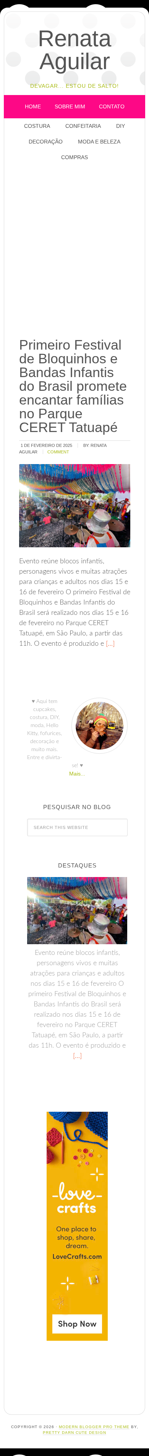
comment (58, 452)
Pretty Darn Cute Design (74, 1432)
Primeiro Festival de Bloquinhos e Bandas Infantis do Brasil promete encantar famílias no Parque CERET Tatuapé (73, 386)
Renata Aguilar (74, 50)
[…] (109, 643)
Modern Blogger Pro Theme (94, 1427)
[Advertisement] (74, 250)
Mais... (77, 774)
